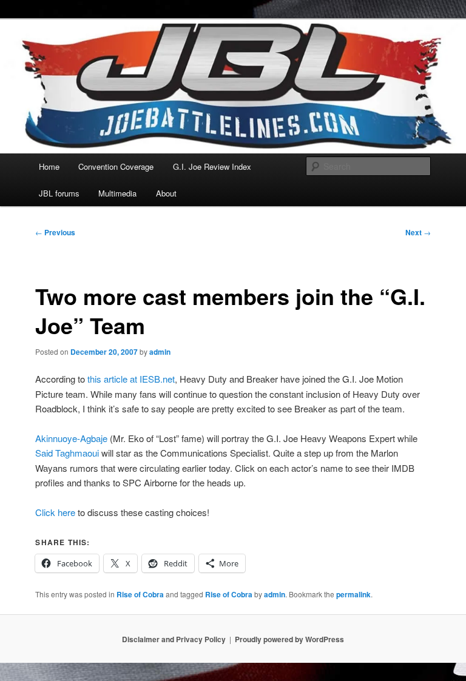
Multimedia (117, 193)
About (166, 193)
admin (160, 351)
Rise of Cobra (140, 594)
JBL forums (59, 193)
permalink (353, 594)
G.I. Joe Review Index (212, 166)
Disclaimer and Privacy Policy (174, 639)
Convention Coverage (116, 166)
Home (49, 166)
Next (418, 232)
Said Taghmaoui (67, 452)
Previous (55, 232)
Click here (55, 512)
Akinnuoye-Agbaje (71, 438)
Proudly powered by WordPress (289, 639)
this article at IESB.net (131, 378)
